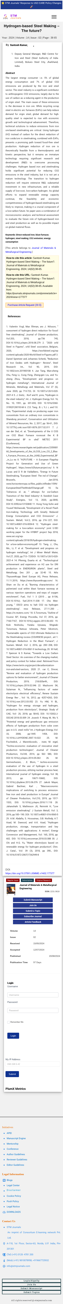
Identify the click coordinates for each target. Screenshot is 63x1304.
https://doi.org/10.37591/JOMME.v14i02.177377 (30, 873)
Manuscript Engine (16, 1138)
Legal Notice (13, 1206)
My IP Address (13, 1059)
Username (12, 986)
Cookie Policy (14, 1196)
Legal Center (13, 1185)
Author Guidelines (16, 1154)
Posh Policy (13, 1201)
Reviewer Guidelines (17, 1159)
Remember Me (16, 1022)
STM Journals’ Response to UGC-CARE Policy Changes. (33, 3)
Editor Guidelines (15, 1165)
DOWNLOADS (14, 1212)
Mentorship (12, 1143)
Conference (13, 1149)
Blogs (10, 1180)
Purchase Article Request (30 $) (24, 305)
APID (9, 1133)
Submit (12, 1074)
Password (12, 1002)
